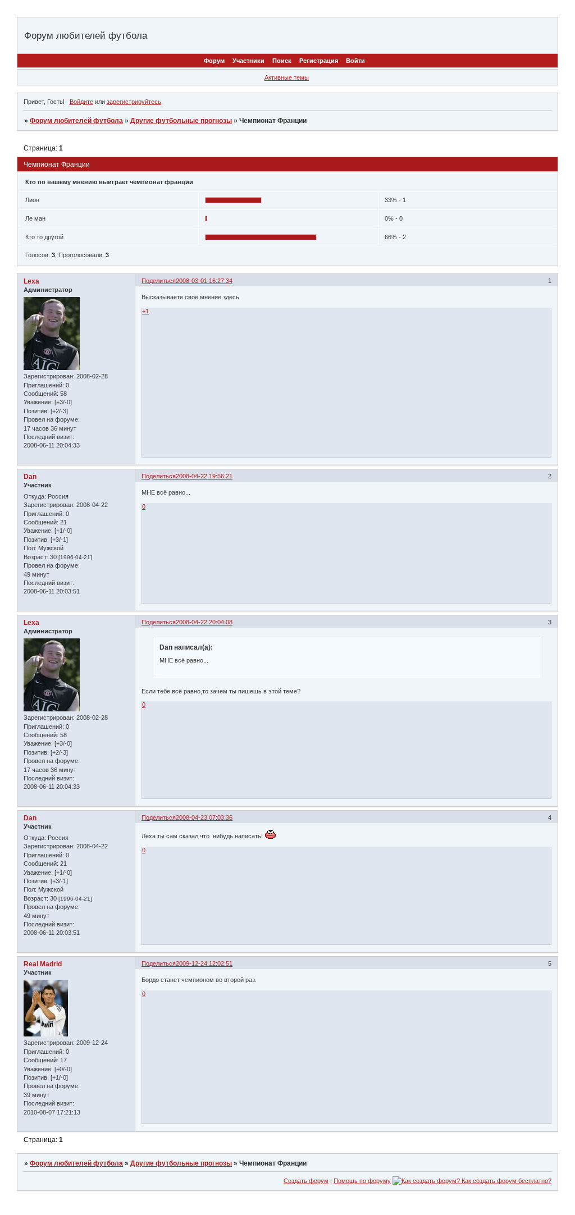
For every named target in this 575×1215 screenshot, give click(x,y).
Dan (30, 477)
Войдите (81, 101)
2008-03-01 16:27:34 (204, 280)
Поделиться (159, 280)
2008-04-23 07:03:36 (204, 817)
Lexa (31, 281)
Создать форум (306, 1180)
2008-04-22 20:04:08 (204, 622)
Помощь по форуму (362, 1180)
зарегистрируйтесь (134, 101)
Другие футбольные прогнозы (181, 121)
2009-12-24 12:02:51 (204, 963)
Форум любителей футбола (76, 121)
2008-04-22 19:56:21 (204, 476)
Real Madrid (43, 964)
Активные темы (286, 77)
